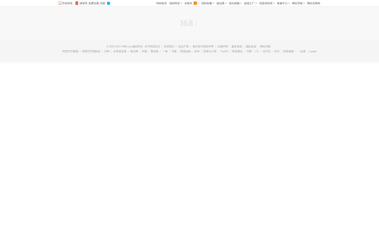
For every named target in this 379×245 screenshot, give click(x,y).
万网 (249, 51)
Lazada (312, 51)
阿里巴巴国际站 (91, 51)
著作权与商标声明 (203, 46)
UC (257, 51)
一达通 (302, 51)
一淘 (165, 51)
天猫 (144, 51)
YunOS (224, 51)
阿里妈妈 (185, 51)
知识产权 (183, 46)
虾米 (197, 51)
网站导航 (265, 46)
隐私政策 (251, 46)
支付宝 (267, 51)
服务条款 (237, 46)
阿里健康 (288, 51)
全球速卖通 (119, 51)
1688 (106, 51)
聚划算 (155, 51)
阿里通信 (237, 51)
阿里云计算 (210, 51)
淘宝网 (134, 51)
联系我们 (169, 46)
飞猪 (174, 51)
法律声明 (222, 46)
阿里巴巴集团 (70, 51)
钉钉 (277, 51)
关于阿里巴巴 (152, 46)
